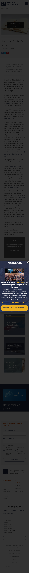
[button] (27, 262)
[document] (14, 286)
